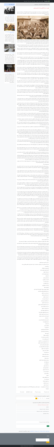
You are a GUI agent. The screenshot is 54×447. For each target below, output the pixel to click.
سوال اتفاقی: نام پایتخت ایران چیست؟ (44, 422)
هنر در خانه (29, 1)
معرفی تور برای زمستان (11, 52)
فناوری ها (37, 1)
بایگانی (42, 1)
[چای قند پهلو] (47, 1)
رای (36, 398)
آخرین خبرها (25, 1)
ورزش (40, 1)
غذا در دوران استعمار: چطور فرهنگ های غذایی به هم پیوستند (9, 32)
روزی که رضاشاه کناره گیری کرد (10, 15)
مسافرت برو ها (33, 1)
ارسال (48, 426)
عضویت (48, 442)
